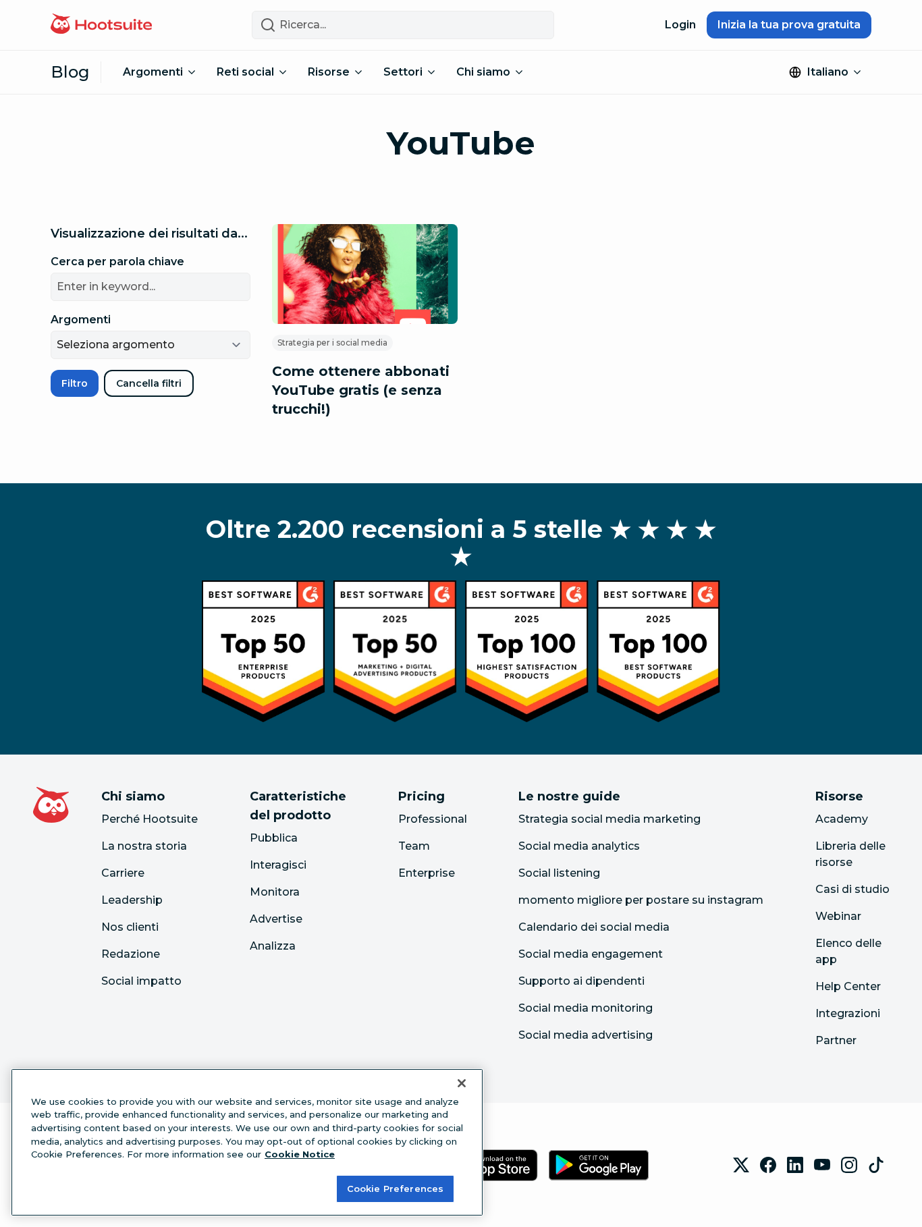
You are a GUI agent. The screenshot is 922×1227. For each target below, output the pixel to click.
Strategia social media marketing (609, 819)
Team (414, 846)
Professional (432, 819)
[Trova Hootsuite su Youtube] (822, 1165)
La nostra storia (144, 846)
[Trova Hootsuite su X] (741, 1165)
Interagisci (278, 864)
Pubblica (274, 837)
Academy (841, 819)
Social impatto (141, 981)
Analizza (273, 945)
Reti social (245, 71)
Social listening (559, 873)
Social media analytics (579, 846)
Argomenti (153, 71)
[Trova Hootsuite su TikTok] (876, 1165)
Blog (70, 72)
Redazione (130, 954)
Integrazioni (847, 1013)
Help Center (848, 986)
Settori (403, 71)
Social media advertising (585, 1035)
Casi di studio (852, 889)
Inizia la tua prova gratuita (789, 24)
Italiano (827, 71)
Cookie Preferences (395, 1187)
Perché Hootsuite (149, 819)
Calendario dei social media (594, 927)
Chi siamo (483, 71)
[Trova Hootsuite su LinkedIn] (795, 1165)
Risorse (329, 71)
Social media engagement (590, 954)
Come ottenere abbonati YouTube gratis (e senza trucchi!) (361, 390)
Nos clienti (130, 927)
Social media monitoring (585, 1008)
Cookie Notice (300, 1154)
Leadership (132, 900)
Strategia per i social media (332, 342)
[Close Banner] (462, 1083)
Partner (836, 1040)
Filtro (74, 383)
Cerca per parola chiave (117, 261)
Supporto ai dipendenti (581, 981)
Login (680, 24)
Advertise (276, 918)
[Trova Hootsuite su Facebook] (768, 1165)
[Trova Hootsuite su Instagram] (849, 1165)
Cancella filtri (149, 383)
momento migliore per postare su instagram (640, 900)
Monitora (275, 891)
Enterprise (426, 873)
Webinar (838, 916)
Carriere (122, 873)
